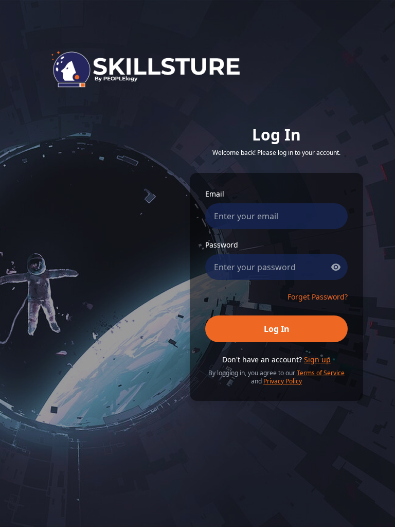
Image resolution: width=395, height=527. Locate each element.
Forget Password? (318, 297)
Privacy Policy (282, 381)
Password (221, 245)
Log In (277, 329)
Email (214, 194)
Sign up (317, 359)
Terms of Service (321, 372)
